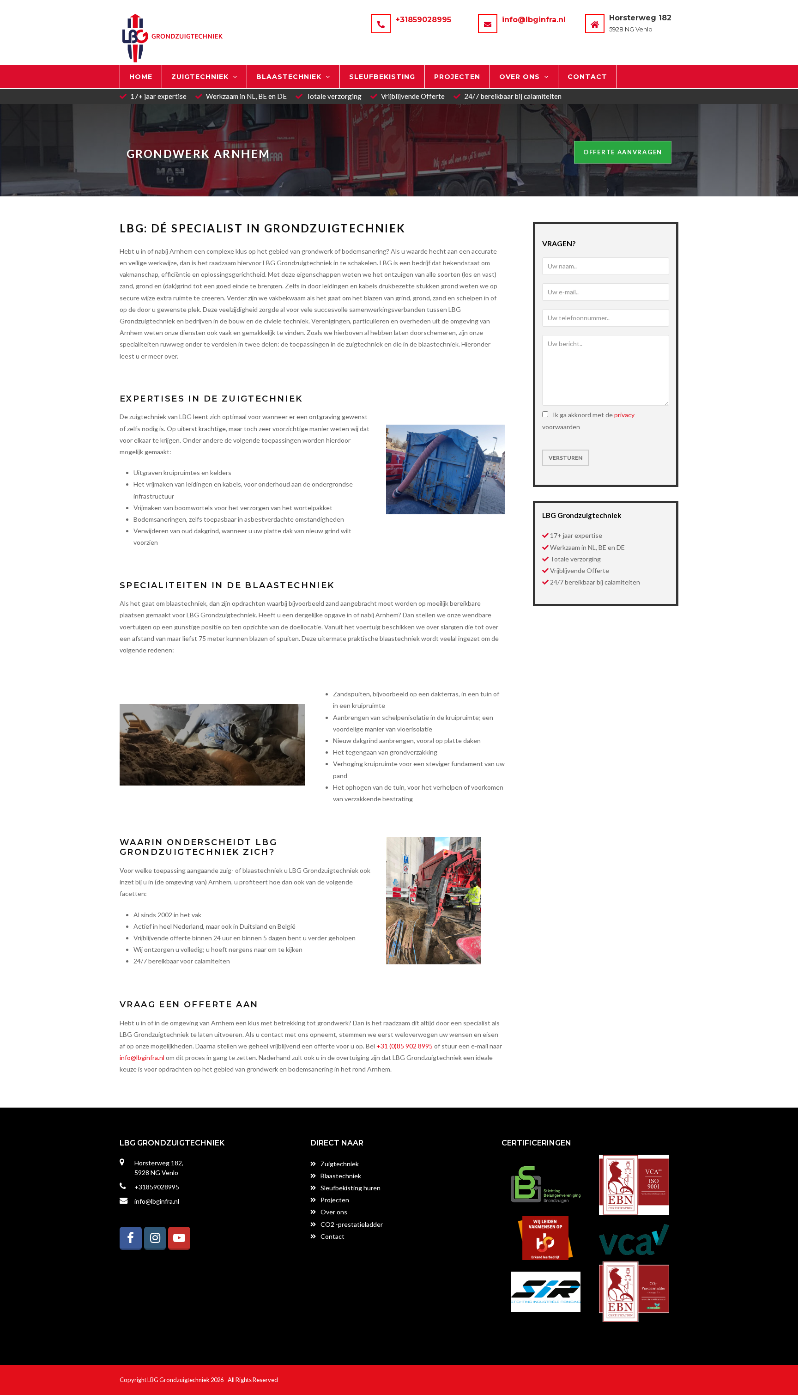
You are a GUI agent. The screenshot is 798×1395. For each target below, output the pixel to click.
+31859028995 (423, 19)
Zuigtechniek (339, 1164)
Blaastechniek (340, 1176)
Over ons (333, 1212)
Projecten (334, 1200)
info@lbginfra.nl (534, 19)
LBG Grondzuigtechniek (178, 1379)
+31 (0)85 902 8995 (404, 1046)
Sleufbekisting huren (350, 1188)
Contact (332, 1236)
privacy (624, 415)
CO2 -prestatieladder (351, 1224)
